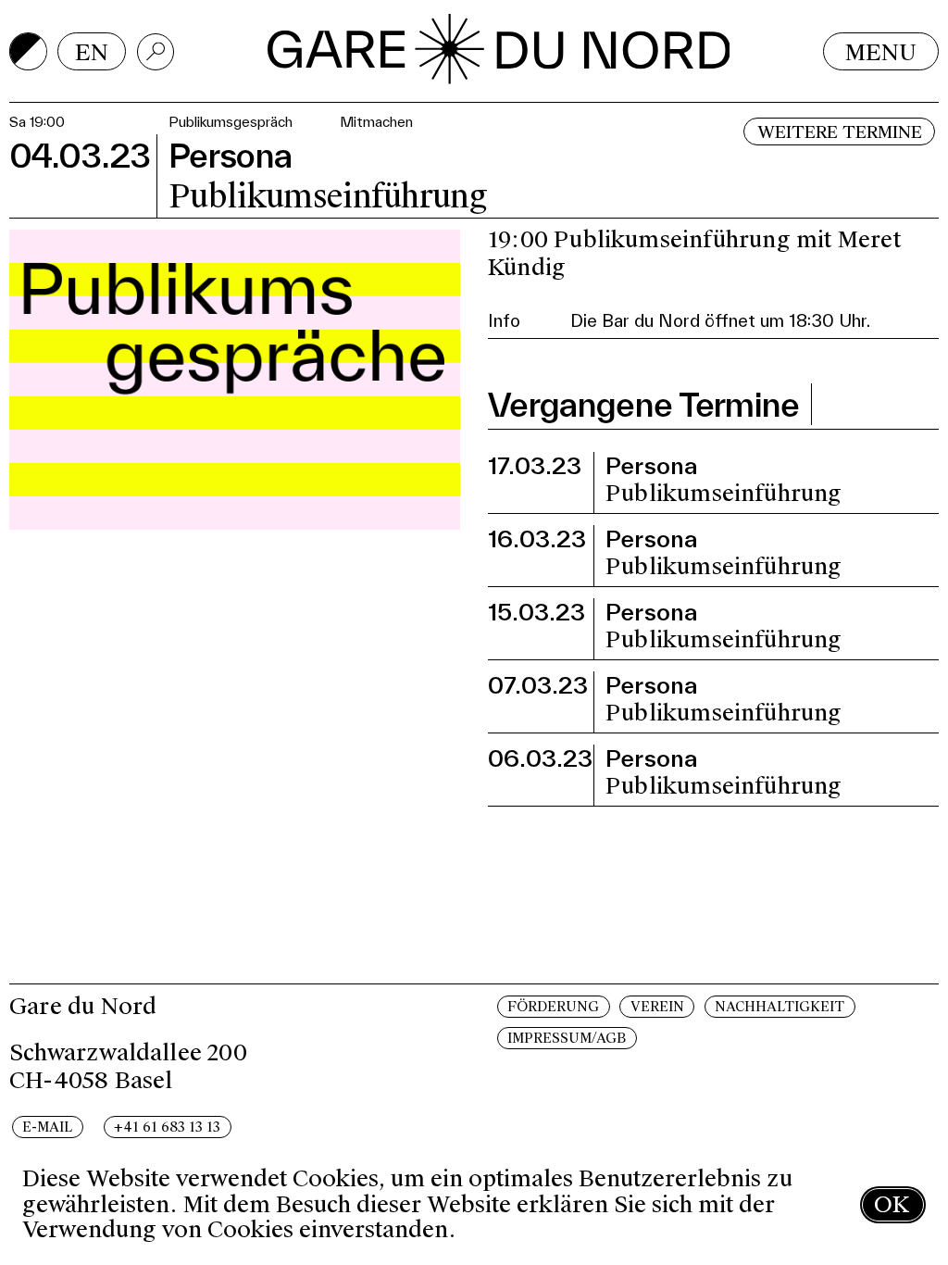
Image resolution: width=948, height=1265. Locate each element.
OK (891, 1204)
